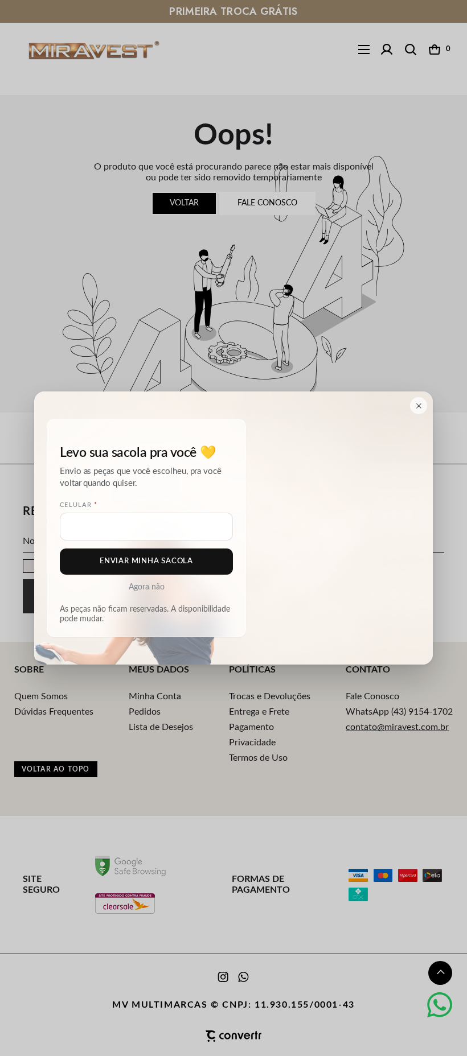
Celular (78, 505)
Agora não (147, 587)
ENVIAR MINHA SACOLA (146, 561)
